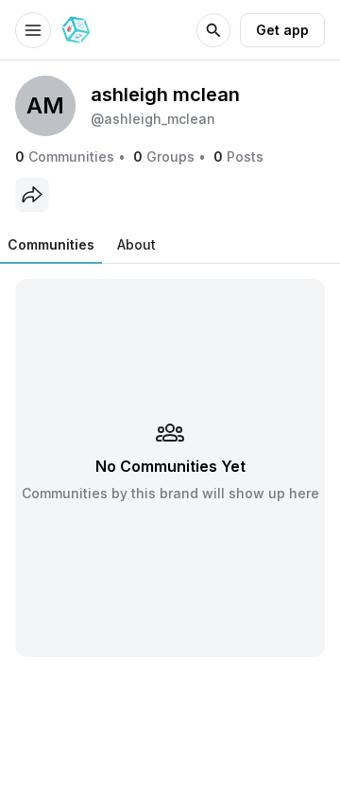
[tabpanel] (170, 467)
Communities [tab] (51, 244)
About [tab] (136, 244)
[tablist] (81, 245)
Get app (282, 30)
